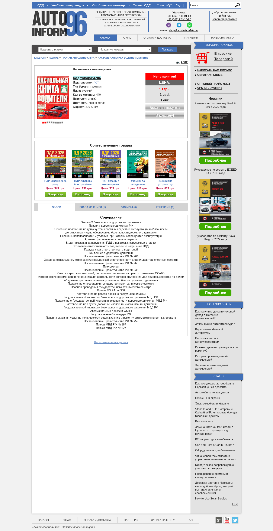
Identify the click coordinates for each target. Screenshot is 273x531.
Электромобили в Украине (212, 403)
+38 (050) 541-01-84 (179, 15)
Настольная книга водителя (111, 342)
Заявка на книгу (222, 37)
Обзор (56, 207)
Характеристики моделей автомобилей (211, 367)
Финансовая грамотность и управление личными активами (215, 457)
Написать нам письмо (214, 70)
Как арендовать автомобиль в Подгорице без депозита (214, 385)
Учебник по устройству (165, 183)
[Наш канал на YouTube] (227, 520)
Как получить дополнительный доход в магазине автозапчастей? (215, 315)
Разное (53, 57)
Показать (167, 49)
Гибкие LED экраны (207, 398)
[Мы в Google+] (218, 520)
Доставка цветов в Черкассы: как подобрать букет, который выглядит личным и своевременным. (214, 488)
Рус (169, 5)
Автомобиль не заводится (212, 392)
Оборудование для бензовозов (215, 450)
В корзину (55, 194)
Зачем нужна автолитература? (215, 323)
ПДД (40, 5)
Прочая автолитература (78, 57)
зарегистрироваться (224, 19)
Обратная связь (209, 74)
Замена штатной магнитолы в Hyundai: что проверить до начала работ (214, 430)
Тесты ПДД (142, 5)
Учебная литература (67, 5)
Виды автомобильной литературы (209, 331)
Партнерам (190, 37)
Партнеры (131, 520)
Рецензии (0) (165, 207)
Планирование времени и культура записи (211, 475)
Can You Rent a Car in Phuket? (214, 444)
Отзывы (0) (129, 207)
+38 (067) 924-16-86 (179, 19)
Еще (235, 504)
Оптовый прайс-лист (213, 83)
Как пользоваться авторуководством (207, 340)
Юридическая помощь (108, 5)
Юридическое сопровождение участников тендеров (214, 466)
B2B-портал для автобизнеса (214, 439)
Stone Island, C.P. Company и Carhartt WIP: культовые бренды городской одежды (216, 412)
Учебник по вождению (138, 183)
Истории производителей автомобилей (211, 358)
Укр (178, 5)
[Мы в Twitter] (235, 520)
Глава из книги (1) (93, 207)
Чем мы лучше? (209, 88)
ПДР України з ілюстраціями (83, 183)
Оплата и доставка (157, 37)
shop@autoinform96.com (183, 30)
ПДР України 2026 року (55, 183)
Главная (40, 57)
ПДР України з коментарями (110, 183)
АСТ (96, 82)
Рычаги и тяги (204, 421)
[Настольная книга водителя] (53, 97)
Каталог (105, 37)
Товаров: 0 (223, 59)
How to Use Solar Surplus (211, 498)
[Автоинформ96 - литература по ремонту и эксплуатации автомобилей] (60, 23)
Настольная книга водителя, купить (123, 57)
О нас (127, 37)
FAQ (190, 520)
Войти (222, 15)
